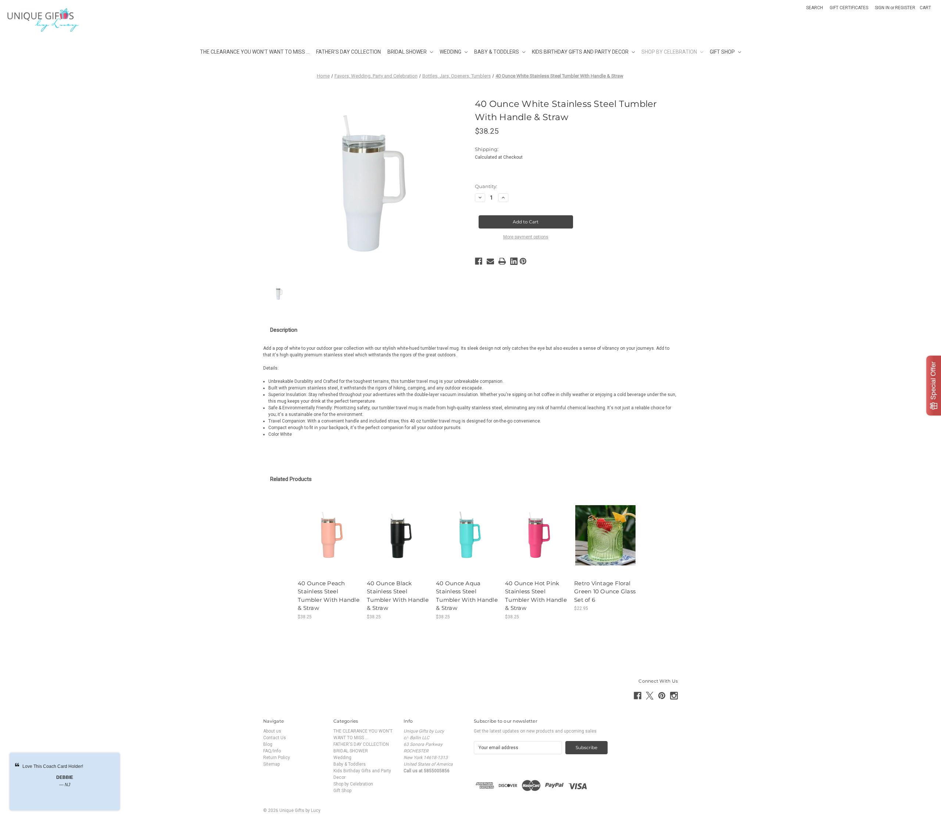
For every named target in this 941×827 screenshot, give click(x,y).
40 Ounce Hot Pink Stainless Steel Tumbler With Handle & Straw (536, 596)
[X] (650, 696)
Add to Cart (329, 541)
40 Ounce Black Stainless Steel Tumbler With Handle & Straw (398, 596)
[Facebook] (478, 261)
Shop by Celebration (669, 52)
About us (272, 731)
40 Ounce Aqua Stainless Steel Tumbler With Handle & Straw (467, 596)
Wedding (450, 52)
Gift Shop (722, 52)
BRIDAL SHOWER (407, 52)
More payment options (525, 237)
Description (283, 330)
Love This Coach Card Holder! (52, 766)
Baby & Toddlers (496, 52)
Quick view (329, 529)
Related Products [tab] (291, 479)
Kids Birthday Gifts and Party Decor (580, 52)
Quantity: (486, 186)
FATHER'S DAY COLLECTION (348, 52)
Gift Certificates (849, 7)
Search (814, 7)
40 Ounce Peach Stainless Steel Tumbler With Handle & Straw (328, 596)
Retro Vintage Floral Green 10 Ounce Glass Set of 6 (605, 591)
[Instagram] (674, 696)
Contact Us (274, 737)
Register (905, 7)
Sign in (882, 7)
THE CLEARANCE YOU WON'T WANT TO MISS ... (255, 52)
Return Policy (276, 757)
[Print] (502, 261)
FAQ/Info (272, 751)
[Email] (490, 261)
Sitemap (271, 764)
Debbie (64, 777)
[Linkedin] (514, 261)
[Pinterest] (523, 261)
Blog (267, 744)
